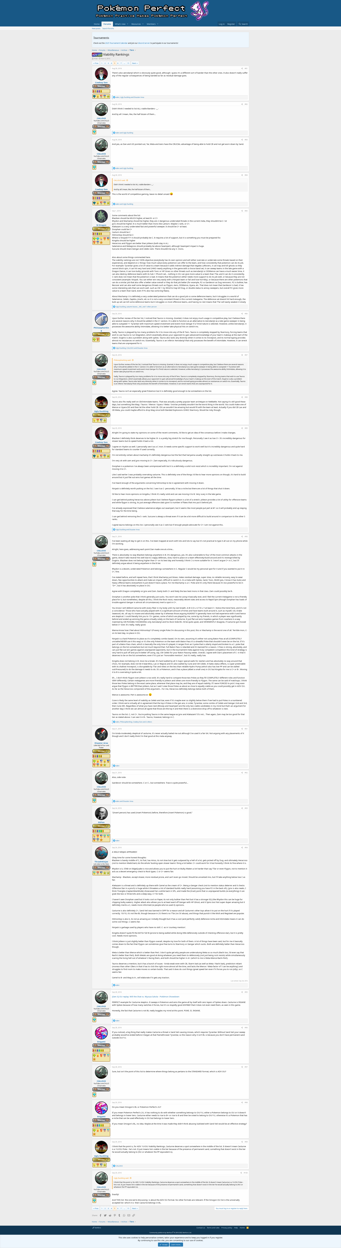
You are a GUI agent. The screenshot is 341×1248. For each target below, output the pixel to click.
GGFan (101, 822)
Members (151, 24)
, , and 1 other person (136, 307)
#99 (246, 1142)
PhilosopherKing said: (122, 360)
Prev (96, 63)
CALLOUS (101, 118)
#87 (246, 355)
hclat (96, 58)
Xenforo (97, 1227)
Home (97, 24)
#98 (246, 1102)
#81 (246, 68)
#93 (246, 808)
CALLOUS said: (119, 180)
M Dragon (101, 225)
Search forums (108, 28)
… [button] (124, 63)
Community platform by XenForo (170, 1233)
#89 (246, 428)
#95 (246, 992)
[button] (127, 24)
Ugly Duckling (101, 411)
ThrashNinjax (101, 861)
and (124, 133)
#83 (246, 140)
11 (128, 63)
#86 (246, 313)
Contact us (200, 1227)
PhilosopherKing (101, 329)
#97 (246, 1067)
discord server (144, 43)
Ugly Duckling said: (121, 1178)
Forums (107, 24)
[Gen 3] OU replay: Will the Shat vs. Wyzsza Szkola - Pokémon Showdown (145, 996)
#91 (246, 729)
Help (236, 1227)
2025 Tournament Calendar (116, 43)
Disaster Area (101, 743)
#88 (246, 397)
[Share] (242, 68)
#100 (246, 1173)
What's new (120, 24)
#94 (246, 847)
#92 (246, 773)
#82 (246, 104)
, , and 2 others (134, 722)
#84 (246, 175)
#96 (246, 1027)
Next (134, 63)
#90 (246, 536)
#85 (246, 211)
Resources (136, 24)
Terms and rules (213, 1227)
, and (130, 97)
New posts (96, 28)
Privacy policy (226, 1227)
